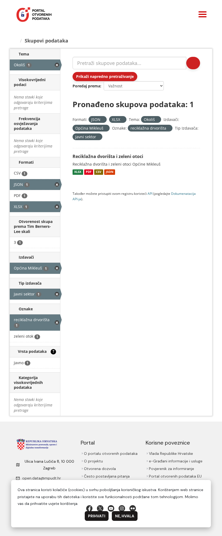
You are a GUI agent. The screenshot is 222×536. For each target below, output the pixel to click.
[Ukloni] (103, 120)
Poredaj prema (86, 85)
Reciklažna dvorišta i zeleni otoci (108, 156)
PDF (89, 172)
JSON (109, 172)
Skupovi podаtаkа (47, 40)
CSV (98, 172)
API (150, 193)
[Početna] (16, 40)
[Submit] (192, 63)
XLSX (77, 172)
